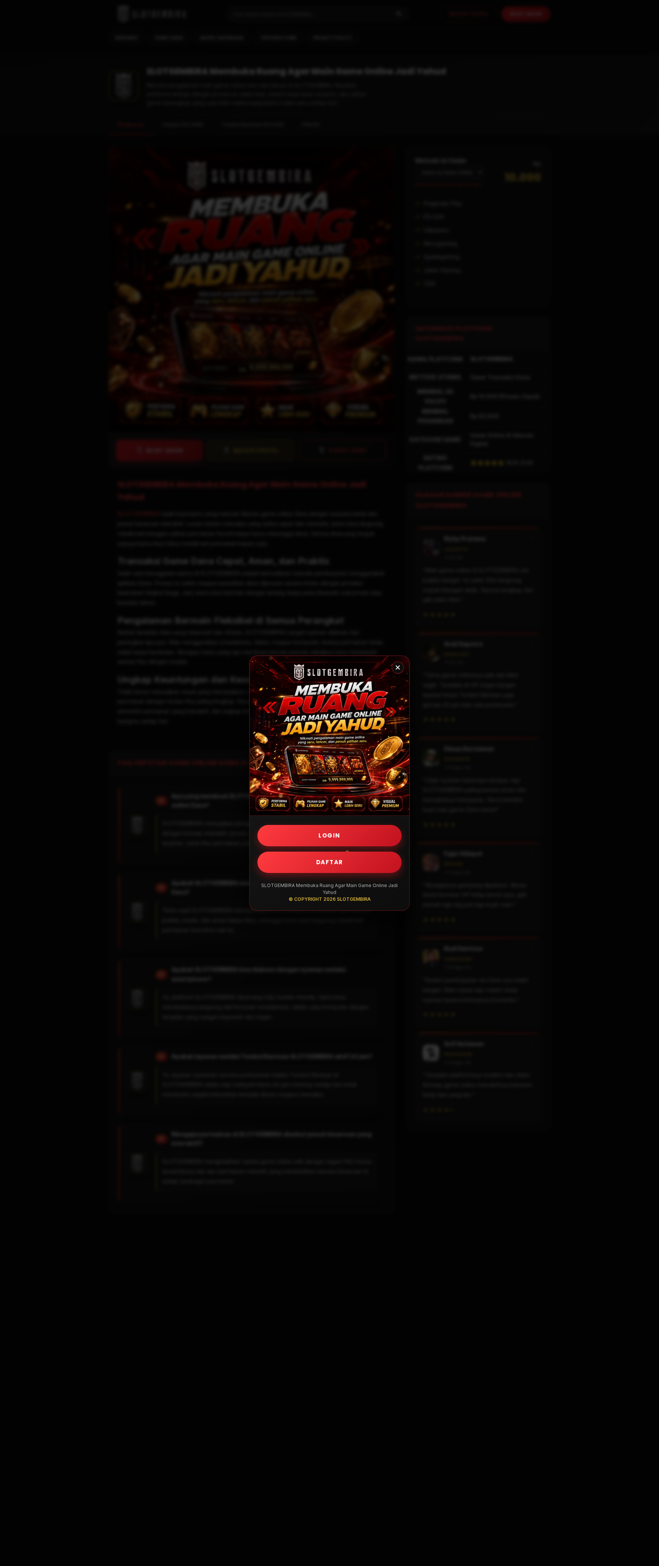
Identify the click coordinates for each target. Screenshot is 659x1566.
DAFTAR (329, 862)
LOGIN (329, 835)
